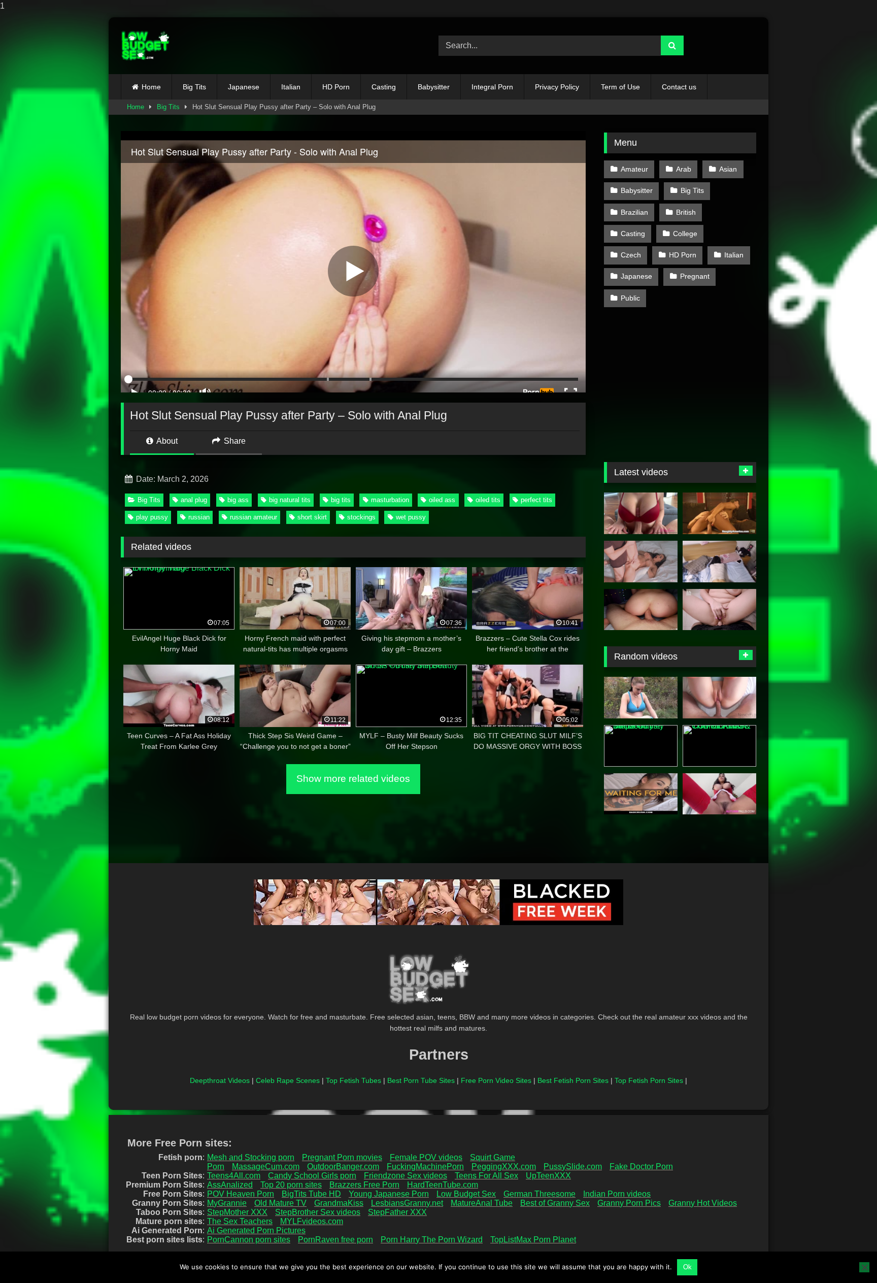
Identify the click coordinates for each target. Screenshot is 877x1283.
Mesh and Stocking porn (250, 1157)
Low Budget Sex (466, 1194)
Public (630, 298)
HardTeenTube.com (442, 1184)
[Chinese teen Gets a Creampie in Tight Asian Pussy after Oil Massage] (719, 561)
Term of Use (620, 87)
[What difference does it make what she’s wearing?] (719, 697)
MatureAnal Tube (482, 1203)
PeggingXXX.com (503, 1166)
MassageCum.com (265, 1166)
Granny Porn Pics (629, 1203)
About (166, 441)
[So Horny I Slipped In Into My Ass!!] (641, 610)
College (685, 233)
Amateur (634, 169)
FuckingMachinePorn (425, 1166)
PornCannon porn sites (248, 1239)
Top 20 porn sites (291, 1184)
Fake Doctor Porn (641, 1166)
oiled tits (488, 500)
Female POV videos (426, 1157)
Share (234, 441)
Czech (631, 255)
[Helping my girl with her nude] (641, 794)
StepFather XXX (397, 1212)
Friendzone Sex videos (405, 1175)
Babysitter (434, 87)
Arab (683, 169)
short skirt (312, 517)
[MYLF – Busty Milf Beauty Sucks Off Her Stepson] (641, 746)
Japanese (243, 87)
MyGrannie (227, 1203)
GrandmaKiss (338, 1203)
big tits (341, 500)
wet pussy (411, 517)
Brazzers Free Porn (364, 1184)
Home (151, 87)
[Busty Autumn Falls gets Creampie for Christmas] (719, 794)
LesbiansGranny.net (407, 1203)
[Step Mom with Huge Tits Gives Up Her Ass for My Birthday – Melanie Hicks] (719, 610)
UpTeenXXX (548, 1175)
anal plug (194, 500)
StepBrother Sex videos (317, 1212)
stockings (361, 517)
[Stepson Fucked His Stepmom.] (641, 561)
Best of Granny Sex (555, 1203)
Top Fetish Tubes (353, 1080)
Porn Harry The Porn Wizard (432, 1239)
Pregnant (695, 276)
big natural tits (290, 500)
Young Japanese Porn (389, 1194)
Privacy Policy (557, 87)
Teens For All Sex (486, 1175)
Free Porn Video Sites (496, 1080)
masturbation (390, 500)
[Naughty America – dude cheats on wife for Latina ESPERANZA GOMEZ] (719, 513)
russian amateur (253, 517)
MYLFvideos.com (311, 1221)
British (686, 212)
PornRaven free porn (335, 1239)
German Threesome (539, 1194)
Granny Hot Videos (702, 1203)
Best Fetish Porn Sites (573, 1080)
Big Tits (194, 87)
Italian (290, 87)
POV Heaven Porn (240, 1194)
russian (199, 517)
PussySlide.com (573, 1166)
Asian (728, 169)
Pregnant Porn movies (342, 1157)
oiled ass (442, 500)
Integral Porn (492, 87)
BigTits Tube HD (311, 1194)
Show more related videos (353, 778)
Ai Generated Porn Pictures (256, 1230)
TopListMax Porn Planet (533, 1239)
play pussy (152, 517)
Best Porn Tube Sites (421, 1080)
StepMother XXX (237, 1212)
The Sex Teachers (240, 1221)
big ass (238, 500)
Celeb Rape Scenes (288, 1080)
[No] (864, 1267)
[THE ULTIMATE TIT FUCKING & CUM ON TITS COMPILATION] (719, 746)
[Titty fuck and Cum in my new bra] (641, 513)
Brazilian (634, 212)
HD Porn (336, 87)
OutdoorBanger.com (343, 1166)
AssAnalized (230, 1184)
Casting (384, 87)
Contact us (679, 87)
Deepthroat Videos (220, 1080)
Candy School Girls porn (312, 1175)
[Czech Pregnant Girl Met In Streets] (641, 697)
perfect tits (536, 500)
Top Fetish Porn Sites (649, 1080)
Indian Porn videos (617, 1194)
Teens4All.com (233, 1175)
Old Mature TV (280, 1203)
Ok (687, 1267)
